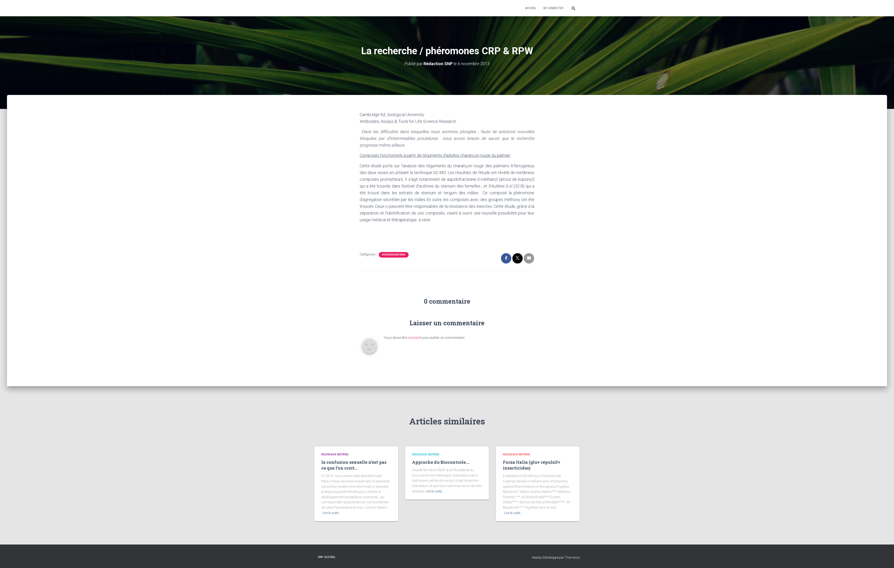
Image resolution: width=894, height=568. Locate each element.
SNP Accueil (326, 557)
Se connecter (553, 8)
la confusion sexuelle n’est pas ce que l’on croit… (353, 465)
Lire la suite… (331, 513)
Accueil (530, 8)
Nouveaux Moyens (393, 254)
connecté (414, 337)
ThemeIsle (572, 557)
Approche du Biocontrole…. (440, 462)
